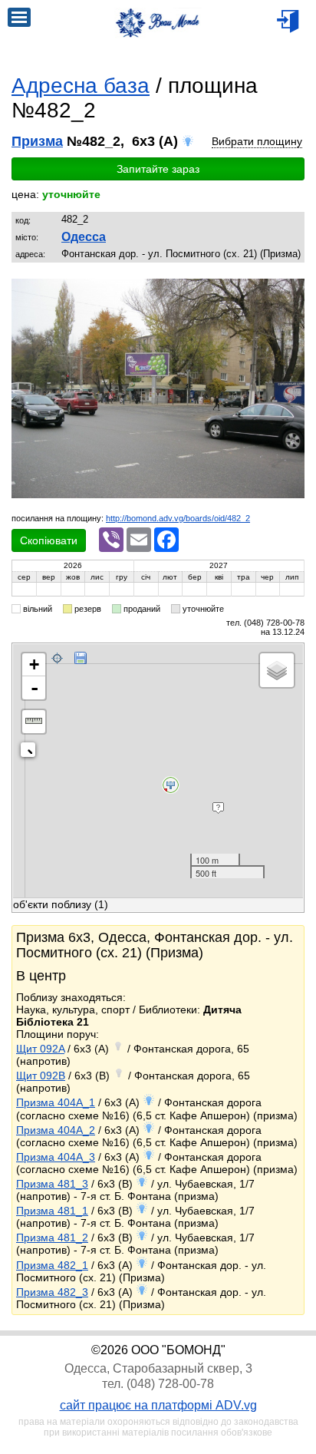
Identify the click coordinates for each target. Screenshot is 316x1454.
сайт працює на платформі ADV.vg (158, 1405)
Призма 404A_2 (55, 1130)
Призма (37, 141)
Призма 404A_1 (55, 1102)
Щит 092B (40, 1075)
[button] (290, 291)
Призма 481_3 (52, 1184)
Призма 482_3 (52, 1292)
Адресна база (81, 85)
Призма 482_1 (52, 1265)
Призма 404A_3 (55, 1157)
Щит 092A (40, 1049)
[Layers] (277, 670)
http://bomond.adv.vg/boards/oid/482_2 (178, 518)
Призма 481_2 (52, 1237)
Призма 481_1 (52, 1211)
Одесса (83, 236)
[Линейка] (33, 721)
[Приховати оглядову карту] (31, 752)
